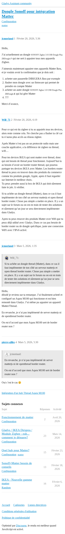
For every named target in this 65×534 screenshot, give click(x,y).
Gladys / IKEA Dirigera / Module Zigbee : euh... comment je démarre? (17, 433)
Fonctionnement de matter (17, 417)
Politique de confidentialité (16, 517)
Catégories (18, 505)
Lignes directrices (37, 505)
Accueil (6, 505)
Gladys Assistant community (17, 3)
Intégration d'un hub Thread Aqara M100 (23, 393)
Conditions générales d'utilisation (19, 511)
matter (5, 25)
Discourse (21, 525)
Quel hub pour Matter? (15, 450)
